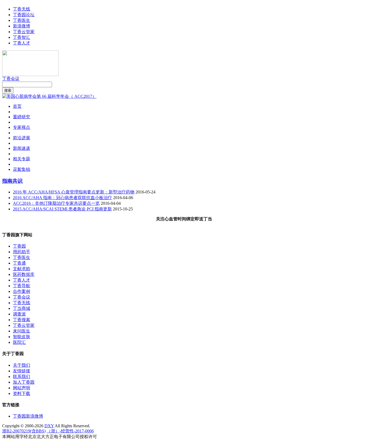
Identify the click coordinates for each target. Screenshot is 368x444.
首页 (17, 106)
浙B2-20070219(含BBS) (24, 431)
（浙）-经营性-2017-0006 (70, 431)
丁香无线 (21, 9)
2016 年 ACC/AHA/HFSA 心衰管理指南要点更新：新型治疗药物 (73, 192)
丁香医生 (21, 20)
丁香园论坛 (23, 14)
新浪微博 (21, 26)
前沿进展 (21, 138)
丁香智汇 (21, 37)
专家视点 (21, 127)
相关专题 (21, 159)
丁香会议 (10, 78)
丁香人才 (21, 43)
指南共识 (12, 181)
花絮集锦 (21, 169)
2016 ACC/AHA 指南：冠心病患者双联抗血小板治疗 (62, 197)
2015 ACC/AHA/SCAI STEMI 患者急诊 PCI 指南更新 (62, 209)
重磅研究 (21, 117)
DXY (49, 426)
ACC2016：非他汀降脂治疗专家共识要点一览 (56, 203)
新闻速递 (21, 148)
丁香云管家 (23, 31)
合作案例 (21, 291)
